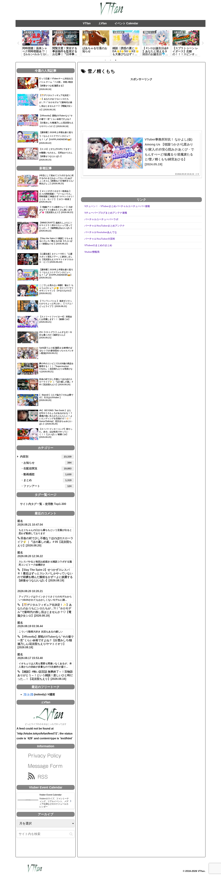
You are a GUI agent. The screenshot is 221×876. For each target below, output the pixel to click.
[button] (71, 834)
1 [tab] (105, 60)
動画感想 (47, 474)
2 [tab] (110, 60)
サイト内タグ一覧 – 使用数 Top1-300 (41, 503)
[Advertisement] (141, 106)
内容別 (45, 456)
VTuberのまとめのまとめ (98, 245)
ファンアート (47, 486)
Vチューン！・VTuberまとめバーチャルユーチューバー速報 (117, 206)
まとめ (47, 480)
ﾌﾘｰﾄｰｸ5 (28, 694)
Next (203, 43)
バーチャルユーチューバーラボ (101, 219)
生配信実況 (47, 468)
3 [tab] (115, 60)
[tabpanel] (35, 42)
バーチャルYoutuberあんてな (100, 232)
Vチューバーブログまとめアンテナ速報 (105, 212)
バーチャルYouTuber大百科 (99, 238)
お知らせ (47, 462)
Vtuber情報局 (91, 251)
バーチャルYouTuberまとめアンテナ (104, 225)
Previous (18, 43)
